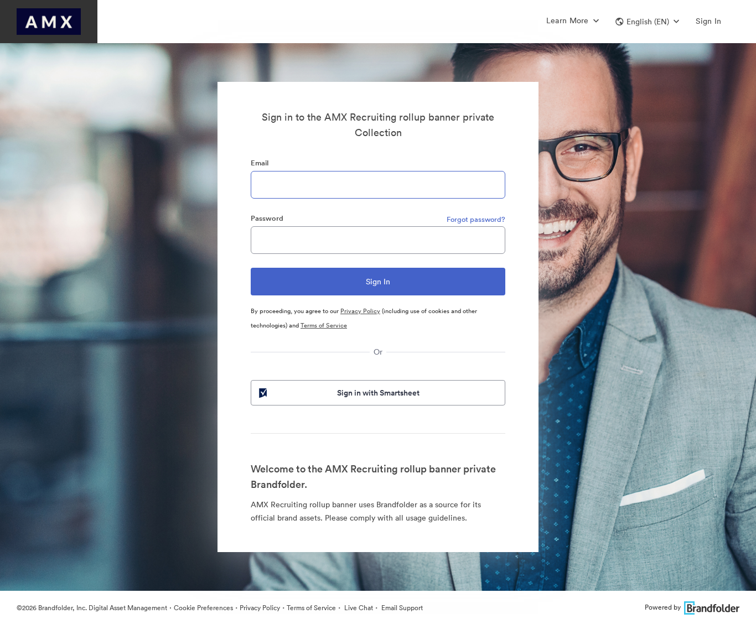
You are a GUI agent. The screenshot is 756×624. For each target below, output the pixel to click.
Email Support (401, 607)
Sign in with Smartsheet (378, 392)
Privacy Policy (360, 310)
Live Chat (358, 607)
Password (267, 218)
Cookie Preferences (203, 607)
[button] (647, 21)
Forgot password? (476, 219)
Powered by (663, 607)
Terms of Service (324, 325)
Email (259, 163)
